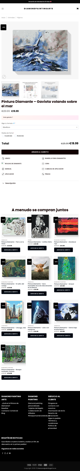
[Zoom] (4, 77)
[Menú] (2, 8)
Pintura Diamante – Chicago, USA (13, 328)
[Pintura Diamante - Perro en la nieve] (13, 226)
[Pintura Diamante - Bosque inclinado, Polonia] (13, 354)
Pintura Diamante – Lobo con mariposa (38, 328)
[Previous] (5, 50)
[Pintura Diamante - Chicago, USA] (13, 312)
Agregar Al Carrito (11, 250)
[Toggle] (3, 183)
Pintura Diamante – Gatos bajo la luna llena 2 (65, 328)
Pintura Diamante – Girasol (64, 284)
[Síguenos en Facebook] (2, 453)
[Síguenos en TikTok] (7, 453)
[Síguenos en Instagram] (5, 453)
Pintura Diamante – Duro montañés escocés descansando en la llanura (40, 285)
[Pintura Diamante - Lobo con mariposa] (40, 312)
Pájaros (20, 17)
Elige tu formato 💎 (8, 123)
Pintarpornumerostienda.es (39, 416)
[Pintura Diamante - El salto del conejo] (13, 268)
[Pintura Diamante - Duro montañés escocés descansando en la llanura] (40, 268)
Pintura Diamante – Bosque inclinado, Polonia (11, 370)
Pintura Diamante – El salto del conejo (12, 285)
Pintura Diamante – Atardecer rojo (65, 243)
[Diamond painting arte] (40, 8)
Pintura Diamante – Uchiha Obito (40, 242)
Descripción (10, 183)
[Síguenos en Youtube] (10, 453)
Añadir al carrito (40, 152)
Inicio (3, 17)
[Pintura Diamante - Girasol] (66, 268)
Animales (11, 17)
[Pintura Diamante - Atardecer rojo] (66, 226)
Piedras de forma (8, 133)
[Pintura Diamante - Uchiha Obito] (40, 226)
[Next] (74, 50)
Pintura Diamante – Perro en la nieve (12, 243)
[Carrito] (78, 9)
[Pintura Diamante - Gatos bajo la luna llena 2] (66, 312)
